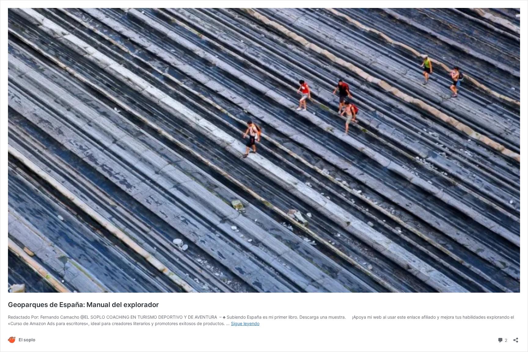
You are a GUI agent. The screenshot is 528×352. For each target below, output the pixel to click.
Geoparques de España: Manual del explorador (83, 305)
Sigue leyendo (245, 323)
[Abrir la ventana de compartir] (516, 338)
